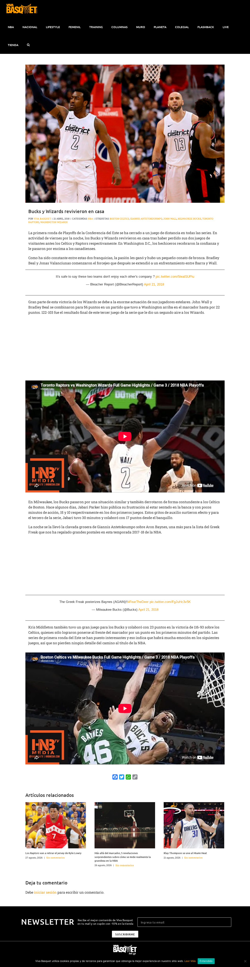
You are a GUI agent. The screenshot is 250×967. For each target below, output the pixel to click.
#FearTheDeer (138, 602)
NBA (90, 218)
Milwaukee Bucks (189, 218)
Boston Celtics (119, 218)
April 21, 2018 (154, 284)
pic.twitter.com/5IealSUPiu (175, 276)
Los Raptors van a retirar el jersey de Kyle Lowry (53, 853)
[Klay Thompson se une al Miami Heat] (194, 824)
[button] (28, 45)
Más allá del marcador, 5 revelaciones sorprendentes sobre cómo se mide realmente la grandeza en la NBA (123, 856)
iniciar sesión (45, 892)
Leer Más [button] (190, 961)
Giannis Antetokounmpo (146, 218)
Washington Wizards (54, 222)
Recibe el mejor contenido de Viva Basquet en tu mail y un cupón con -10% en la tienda (105, 921)
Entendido (206, 961)
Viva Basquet (42, 218)
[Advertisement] (125, 346)
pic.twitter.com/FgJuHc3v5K (170, 602)
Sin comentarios (55, 857)
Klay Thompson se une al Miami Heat (185, 853)
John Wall (170, 218)
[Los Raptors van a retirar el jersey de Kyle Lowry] (55, 824)
